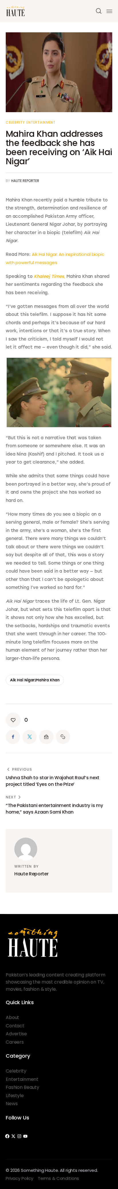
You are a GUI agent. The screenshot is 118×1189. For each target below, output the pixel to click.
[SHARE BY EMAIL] (46, 737)
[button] (17, 720)
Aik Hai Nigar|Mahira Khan (35, 680)
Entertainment (40, 122)
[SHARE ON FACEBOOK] (13, 737)
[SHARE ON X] (29, 737)
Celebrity (15, 122)
